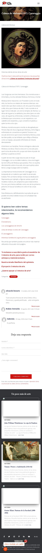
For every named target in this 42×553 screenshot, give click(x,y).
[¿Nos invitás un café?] (5, 549)
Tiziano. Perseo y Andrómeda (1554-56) (18, 467)
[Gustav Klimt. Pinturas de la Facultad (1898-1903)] (21, 494)
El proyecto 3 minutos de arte (13, 266)
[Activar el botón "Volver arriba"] (38, 549)
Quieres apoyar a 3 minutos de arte (16, 271)
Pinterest (19, 536)
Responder (36, 306)
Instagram (14, 536)
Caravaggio (5, 218)
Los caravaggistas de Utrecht (11, 226)
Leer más (21, 435)
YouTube (29, 536)
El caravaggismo (7, 234)
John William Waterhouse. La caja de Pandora (20, 423)
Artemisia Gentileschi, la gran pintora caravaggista (18, 238)
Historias (13, 276)
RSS (37, 537)
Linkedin (23, 536)
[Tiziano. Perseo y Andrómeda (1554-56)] (21, 451)
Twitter (9, 536)
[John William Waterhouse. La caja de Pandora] (21, 407)
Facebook (4, 536)
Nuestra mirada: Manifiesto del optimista (17, 262)
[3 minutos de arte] (7, 3)
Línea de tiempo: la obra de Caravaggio (14, 230)
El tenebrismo (6, 222)
